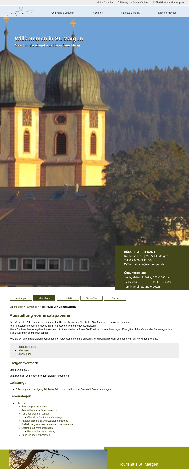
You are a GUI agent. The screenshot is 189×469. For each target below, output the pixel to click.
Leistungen (21, 298)
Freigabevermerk (27, 347)
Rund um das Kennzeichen (35, 435)
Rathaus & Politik (130, 13)
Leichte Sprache (104, 2)
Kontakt (68, 298)
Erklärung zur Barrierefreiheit (133, 2)
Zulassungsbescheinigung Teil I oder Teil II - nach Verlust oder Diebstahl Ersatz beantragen (63, 389)
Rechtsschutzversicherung (41, 431)
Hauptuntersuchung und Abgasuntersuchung (44, 421)
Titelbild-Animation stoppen (170, 2)
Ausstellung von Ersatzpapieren (39, 410)
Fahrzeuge (31, 307)
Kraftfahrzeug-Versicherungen (37, 428)
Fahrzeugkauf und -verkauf (35, 413)
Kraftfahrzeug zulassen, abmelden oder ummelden (47, 424)
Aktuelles (98, 13)
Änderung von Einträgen (34, 406)
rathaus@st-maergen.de (148, 264)
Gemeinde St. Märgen (62, 13)
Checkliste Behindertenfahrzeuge (44, 417)
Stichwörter (91, 298)
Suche (115, 298)
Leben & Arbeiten (167, 13)
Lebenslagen (44, 298)
